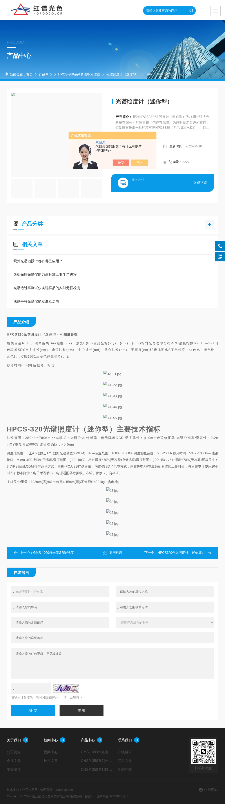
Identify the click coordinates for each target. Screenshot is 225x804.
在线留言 (125, 752)
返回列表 (115, 552)
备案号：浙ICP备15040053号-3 (106, 796)
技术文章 (51, 761)
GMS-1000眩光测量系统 (97, 752)
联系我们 (125, 740)
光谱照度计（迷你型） (122, 74)
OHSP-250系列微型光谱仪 (97, 769)
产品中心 (45, 74)
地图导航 (125, 769)
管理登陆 (46, 789)
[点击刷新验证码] (66, 688)
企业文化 (14, 761)
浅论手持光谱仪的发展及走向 (36, 301)
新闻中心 (51, 740)
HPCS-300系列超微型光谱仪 (79, 74)
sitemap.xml (64, 789)
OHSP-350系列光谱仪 (97, 761)
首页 (29, 74)
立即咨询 (200, 183)
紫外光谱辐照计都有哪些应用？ (38, 261)
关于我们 (14, 740)
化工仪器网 (30, 789)
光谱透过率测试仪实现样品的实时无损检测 (46, 288)
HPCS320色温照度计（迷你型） (181, 552)
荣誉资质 (14, 769)
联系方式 (125, 761)
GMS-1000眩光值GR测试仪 (53, 552)
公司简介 (14, 752)
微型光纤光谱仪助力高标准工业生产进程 (45, 274)
